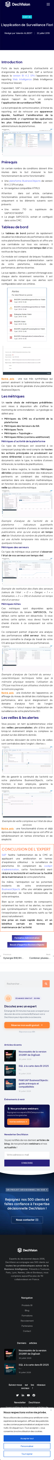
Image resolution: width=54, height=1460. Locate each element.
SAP (4, 854)
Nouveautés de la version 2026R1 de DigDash (32, 1053)
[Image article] (10, 1055)
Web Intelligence (22, 79)
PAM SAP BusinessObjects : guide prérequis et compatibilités (34, 1083)
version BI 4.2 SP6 (24, 75)
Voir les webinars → (18, 1121)
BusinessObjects (11, 889)
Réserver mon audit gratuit (25, 1025)
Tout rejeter (27, 1454)
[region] (27, 1434)
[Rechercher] (46, 983)
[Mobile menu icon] (48, 4)
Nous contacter (25, 1219)
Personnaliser (27, 1446)
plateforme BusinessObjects (25, 180)
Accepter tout (27, 1438)
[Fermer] (51, 1410)
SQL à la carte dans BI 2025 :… (34, 1067)
